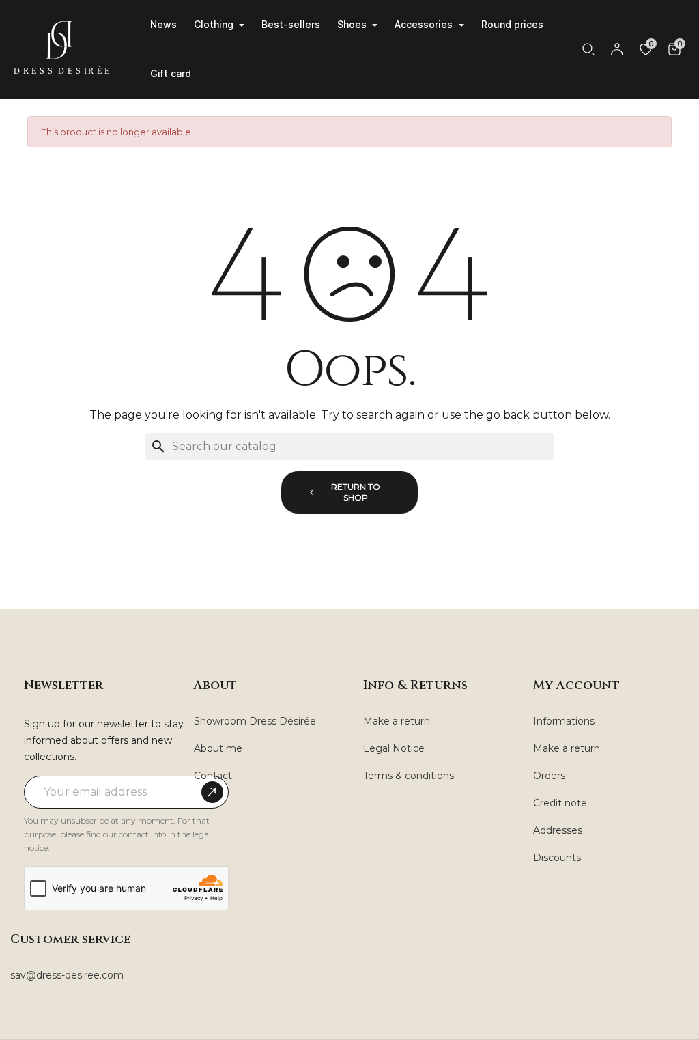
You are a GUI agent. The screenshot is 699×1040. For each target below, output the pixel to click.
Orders (549, 775)
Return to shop (355, 492)
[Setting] (617, 49)
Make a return (396, 721)
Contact (213, 775)
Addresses (557, 830)
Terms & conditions (408, 775)
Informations (564, 721)
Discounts (557, 857)
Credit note (560, 803)
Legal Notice (394, 748)
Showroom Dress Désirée (255, 721)
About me (218, 748)
